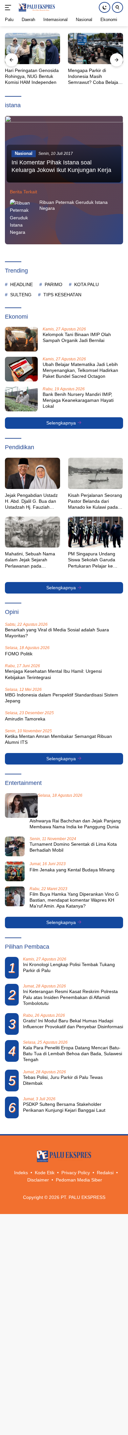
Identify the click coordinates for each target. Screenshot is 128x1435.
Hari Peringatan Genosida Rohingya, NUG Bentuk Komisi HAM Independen (32, 76)
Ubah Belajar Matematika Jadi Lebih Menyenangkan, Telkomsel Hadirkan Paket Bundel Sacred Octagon (80, 370)
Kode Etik (44, 1172)
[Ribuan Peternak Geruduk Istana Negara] (23, 217)
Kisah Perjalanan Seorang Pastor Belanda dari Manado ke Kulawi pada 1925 (95, 501)
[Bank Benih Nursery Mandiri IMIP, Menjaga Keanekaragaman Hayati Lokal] (21, 399)
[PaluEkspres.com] (35, 7)
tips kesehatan (62, 294)
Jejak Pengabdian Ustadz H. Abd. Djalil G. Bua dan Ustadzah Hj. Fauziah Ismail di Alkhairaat (31, 501)
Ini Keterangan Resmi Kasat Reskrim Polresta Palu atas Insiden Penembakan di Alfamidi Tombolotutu (70, 997)
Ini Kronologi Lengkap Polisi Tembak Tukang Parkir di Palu (69, 967)
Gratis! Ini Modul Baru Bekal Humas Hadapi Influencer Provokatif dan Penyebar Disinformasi (73, 1023)
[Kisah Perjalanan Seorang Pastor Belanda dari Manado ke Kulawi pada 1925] (95, 473)
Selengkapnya (61, 423)
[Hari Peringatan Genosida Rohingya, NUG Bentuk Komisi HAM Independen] (32, 48)
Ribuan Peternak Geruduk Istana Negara (73, 205)
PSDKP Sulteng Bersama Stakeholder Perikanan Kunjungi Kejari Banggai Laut (64, 1107)
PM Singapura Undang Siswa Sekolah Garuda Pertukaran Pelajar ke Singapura (91, 560)
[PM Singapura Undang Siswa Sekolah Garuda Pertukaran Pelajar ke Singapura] (95, 532)
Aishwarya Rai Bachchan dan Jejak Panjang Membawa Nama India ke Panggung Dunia (75, 823)
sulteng (21, 294)
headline (21, 284)
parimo (53, 284)
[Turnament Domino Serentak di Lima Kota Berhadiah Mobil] (15, 846)
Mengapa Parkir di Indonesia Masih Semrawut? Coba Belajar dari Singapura (94, 76)
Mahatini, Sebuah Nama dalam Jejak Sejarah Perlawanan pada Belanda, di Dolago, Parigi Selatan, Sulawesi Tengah (32, 560)
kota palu (86, 284)
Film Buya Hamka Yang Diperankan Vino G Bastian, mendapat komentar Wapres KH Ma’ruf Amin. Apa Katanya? (74, 900)
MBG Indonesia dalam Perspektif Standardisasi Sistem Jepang (61, 697)
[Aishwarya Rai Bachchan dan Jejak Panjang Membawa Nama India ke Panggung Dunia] (21, 805)
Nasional (23, 153)
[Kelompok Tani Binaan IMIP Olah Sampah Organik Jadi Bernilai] (21, 339)
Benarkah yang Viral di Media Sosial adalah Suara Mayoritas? (57, 632)
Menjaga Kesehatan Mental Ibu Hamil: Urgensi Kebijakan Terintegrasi (53, 674)
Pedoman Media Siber (79, 1179)
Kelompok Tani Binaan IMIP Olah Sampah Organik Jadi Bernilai (77, 337)
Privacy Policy (75, 1172)
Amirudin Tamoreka (25, 718)
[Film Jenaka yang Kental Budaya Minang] (15, 871)
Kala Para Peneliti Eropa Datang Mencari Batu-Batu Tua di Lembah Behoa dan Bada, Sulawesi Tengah (72, 1053)
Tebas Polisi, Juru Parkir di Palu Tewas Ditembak (63, 1080)
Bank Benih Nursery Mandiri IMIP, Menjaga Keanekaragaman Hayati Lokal (78, 400)
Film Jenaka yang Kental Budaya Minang (72, 869)
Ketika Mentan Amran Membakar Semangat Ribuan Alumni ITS (58, 739)
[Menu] (9, 7)
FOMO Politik (18, 653)
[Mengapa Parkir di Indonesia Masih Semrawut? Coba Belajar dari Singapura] (95, 48)
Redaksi (105, 1172)
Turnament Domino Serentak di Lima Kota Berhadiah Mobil (73, 847)
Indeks (21, 1172)
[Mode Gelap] (104, 7)
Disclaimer (38, 1179)
